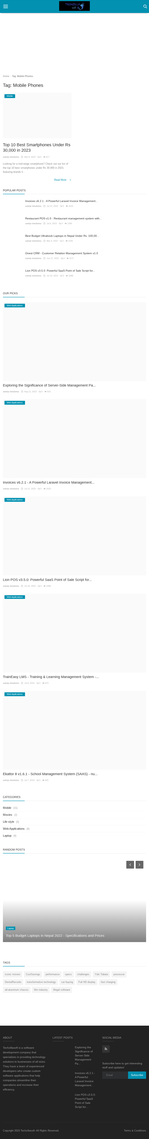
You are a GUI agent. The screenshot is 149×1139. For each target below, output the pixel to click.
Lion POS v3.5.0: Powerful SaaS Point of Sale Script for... (60, 270)
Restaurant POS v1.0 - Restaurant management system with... (63, 218)
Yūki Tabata (101, 974)
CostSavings (33, 974)
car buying (67, 982)
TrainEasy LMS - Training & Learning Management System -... (51, 677)
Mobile (7, 807)
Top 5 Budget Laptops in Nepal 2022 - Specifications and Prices (55, 936)
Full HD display (86, 982)
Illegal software (61, 989)
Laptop (7, 835)
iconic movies (12, 974)
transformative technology (41, 982)
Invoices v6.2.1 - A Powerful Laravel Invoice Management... (61, 201)
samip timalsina (11, 157)
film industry (41, 989)
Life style (8, 821)
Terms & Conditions (135, 1130)
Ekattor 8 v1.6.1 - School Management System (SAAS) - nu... (50, 774)
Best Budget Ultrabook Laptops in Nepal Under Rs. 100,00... (62, 235)
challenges (83, 974)
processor (119, 974)
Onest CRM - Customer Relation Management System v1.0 (61, 253)
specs (68, 974)
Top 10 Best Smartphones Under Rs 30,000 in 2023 (36, 147)
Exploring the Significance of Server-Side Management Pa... (49, 385)
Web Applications (14, 828)
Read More (60, 179)
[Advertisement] (74, 41)
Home (6, 76)
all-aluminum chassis (17, 989)
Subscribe (137, 1075)
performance (53, 974)
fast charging (108, 982)
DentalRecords (13, 982)
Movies (7, 814)
